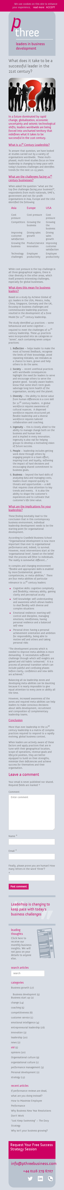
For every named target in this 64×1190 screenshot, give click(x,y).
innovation (17, 1032)
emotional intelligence (23, 1022)
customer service (20, 1017)
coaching (16, 1007)
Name (12, 836)
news (14, 1042)
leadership (16, 1037)
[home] (25, 28)
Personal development (23, 1072)
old (13, 1047)
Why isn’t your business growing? (29, 1130)
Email (12, 851)
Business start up (20, 997)
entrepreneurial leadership (25, 1027)
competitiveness (20, 1012)
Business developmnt (24, 994)
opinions (15, 1052)
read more (38, 7)
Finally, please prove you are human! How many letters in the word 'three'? (32, 867)
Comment (14, 792)
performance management (25, 1067)
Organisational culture (23, 1057)
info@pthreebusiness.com (34, 1164)
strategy (15, 1077)
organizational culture (23, 1062)
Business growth (20, 987)
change (15, 1002)
